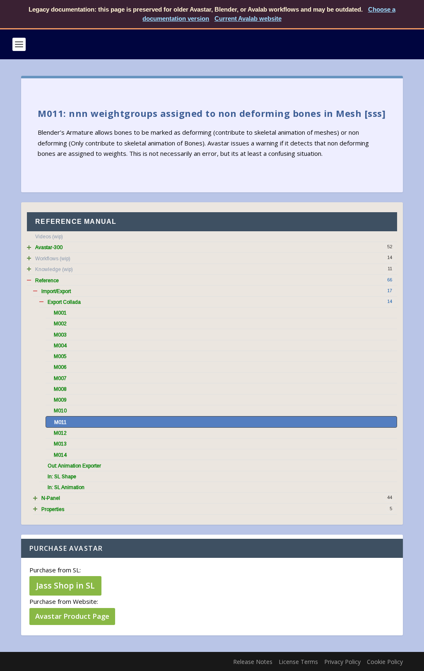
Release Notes (252, 662)
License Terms (298, 662)
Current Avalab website (248, 18)
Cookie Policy (385, 662)
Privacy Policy (342, 662)
